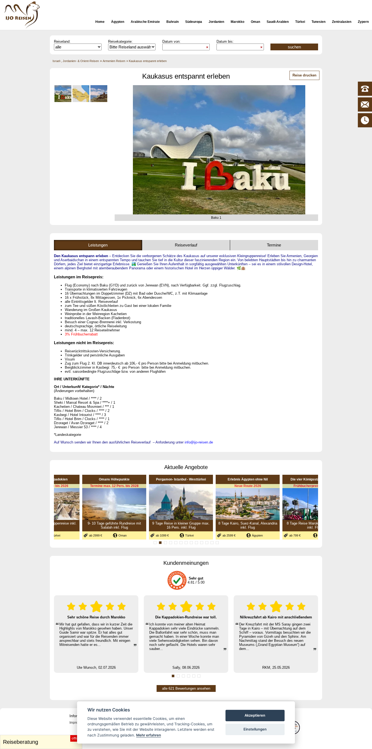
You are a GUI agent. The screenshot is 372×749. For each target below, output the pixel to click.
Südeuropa (193, 22)
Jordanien (216, 22)
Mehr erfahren (148, 735)
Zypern (363, 22)
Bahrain (172, 22)
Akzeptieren (255, 715)
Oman (255, 22)
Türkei (300, 22)
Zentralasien (341, 22)
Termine (274, 245)
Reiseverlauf (186, 245)
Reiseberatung (42, 740)
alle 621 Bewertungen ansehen (186, 688)
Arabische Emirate (145, 22)
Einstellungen (255, 729)
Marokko (237, 22)
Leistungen (98, 245)
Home (100, 22)
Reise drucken (304, 75)
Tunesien (318, 22)
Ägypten (117, 22)
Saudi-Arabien (278, 22)
